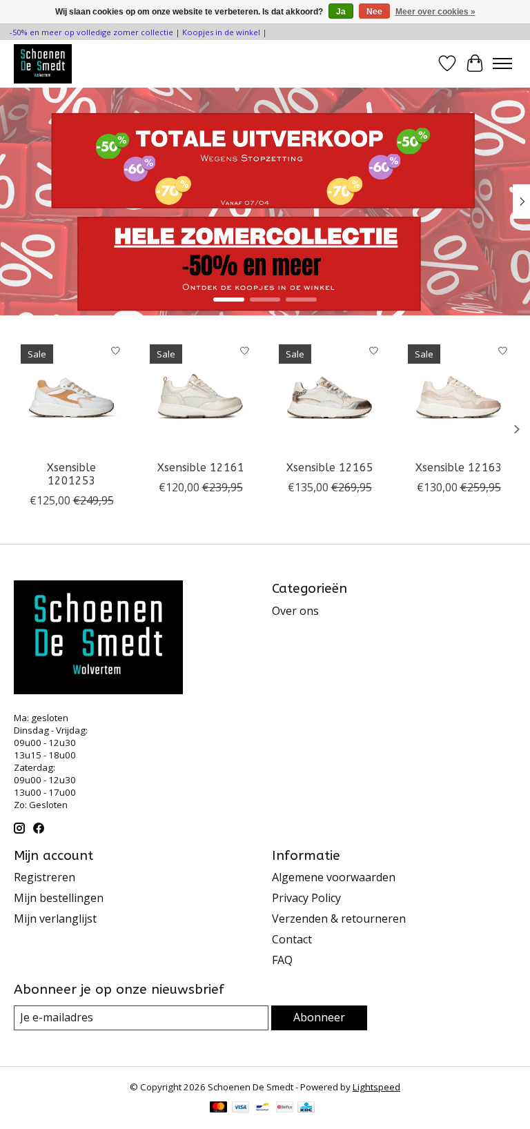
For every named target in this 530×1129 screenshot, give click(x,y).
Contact (292, 939)
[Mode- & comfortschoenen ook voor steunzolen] (43, 63)
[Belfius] (284, 1108)
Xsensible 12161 (200, 467)
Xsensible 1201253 (71, 474)
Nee (374, 12)
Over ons (295, 610)
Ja (341, 12)
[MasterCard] (219, 1108)
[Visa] (241, 1108)
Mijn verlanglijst (55, 918)
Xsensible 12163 (458, 467)
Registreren (44, 877)
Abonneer (319, 1017)
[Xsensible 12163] (458, 395)
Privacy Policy (306, 897)
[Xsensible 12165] (329, 395)
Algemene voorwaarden (333, 877)
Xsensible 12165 (329, 467)
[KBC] (306, 1108)
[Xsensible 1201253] (71, 395)
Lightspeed (376, 1087)
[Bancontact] (262, 1108)
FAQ (282, 960)
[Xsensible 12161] (200, 395)
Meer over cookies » (435, 12)
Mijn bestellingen (59, 897)
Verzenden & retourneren (339, 918)
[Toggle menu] (502, 63)
